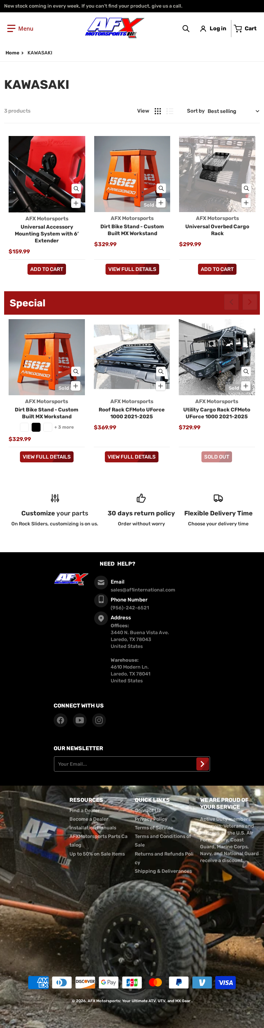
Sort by (196, 111)
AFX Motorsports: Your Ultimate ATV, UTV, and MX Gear (139, 1001)
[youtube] (80, 720)
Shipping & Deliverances (163, 871)
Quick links (152, 800)
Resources (86, 800)
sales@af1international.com (143, 590)
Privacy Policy (151, 819)
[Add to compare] (76, 203)
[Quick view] (76, 188)
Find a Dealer (84, 811)
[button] (20, 28)
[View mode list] (170, 111)
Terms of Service (154, 828)
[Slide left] (231, 302)
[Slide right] (250, 302)
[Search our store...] (186, 28)
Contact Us (148, 811)
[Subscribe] (202, 763)
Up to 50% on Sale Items (97, 854)
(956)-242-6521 (130, 608)
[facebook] (60, 720)
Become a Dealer (88, 819)
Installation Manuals (92, 828)
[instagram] (99, 720)
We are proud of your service (224, 803)
